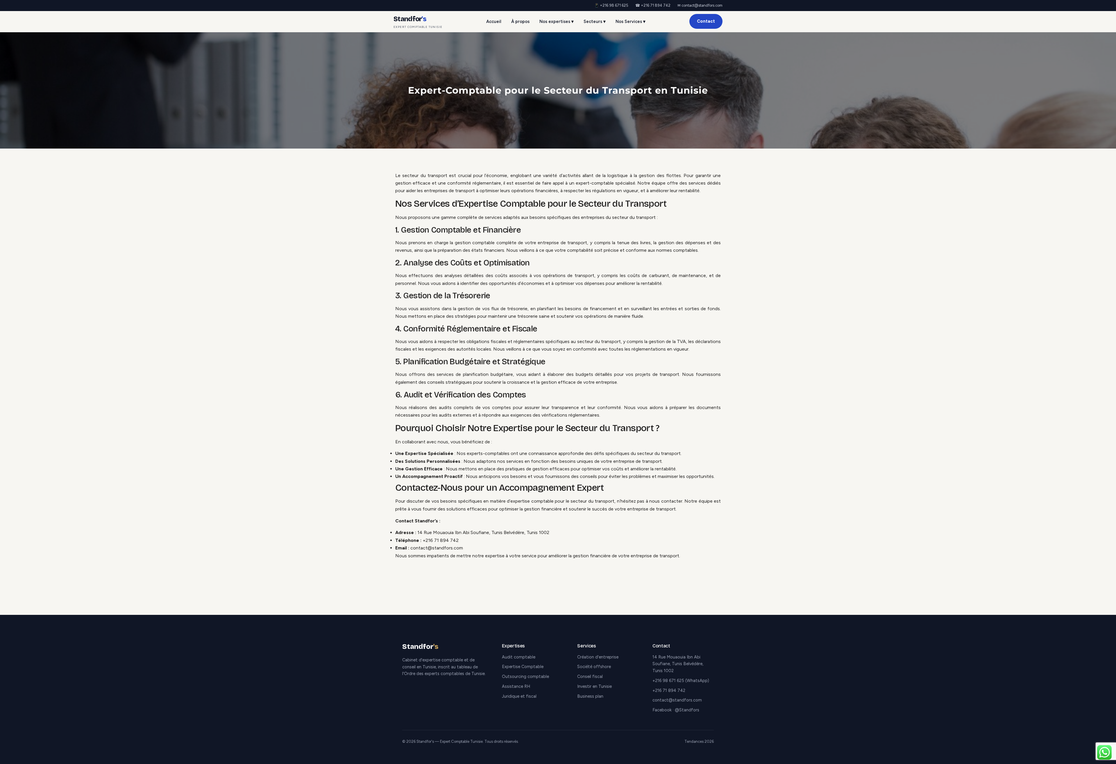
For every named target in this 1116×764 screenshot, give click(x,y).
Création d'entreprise (597, 657)
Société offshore (594, 666)
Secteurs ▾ (595, 21)
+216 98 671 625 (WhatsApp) (680, 680)
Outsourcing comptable (525, 676)
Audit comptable (518, 657)
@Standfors (687, 710)
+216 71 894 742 (441, 540)
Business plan (590, 696)
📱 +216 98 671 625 (611, 5)
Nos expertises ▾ (556, 21)
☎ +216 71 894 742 (652, 5)
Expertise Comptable (522, 666)
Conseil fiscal (590, 676)
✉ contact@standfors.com (699, 5)
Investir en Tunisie (594, 686)
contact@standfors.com (436, 548)
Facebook (662, 710)
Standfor (418, 21)
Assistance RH (516, 686)
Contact (706, 21)
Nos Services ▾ (630, 21)
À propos (520, 21)
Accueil (493, 21)
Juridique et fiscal (519, 696)
